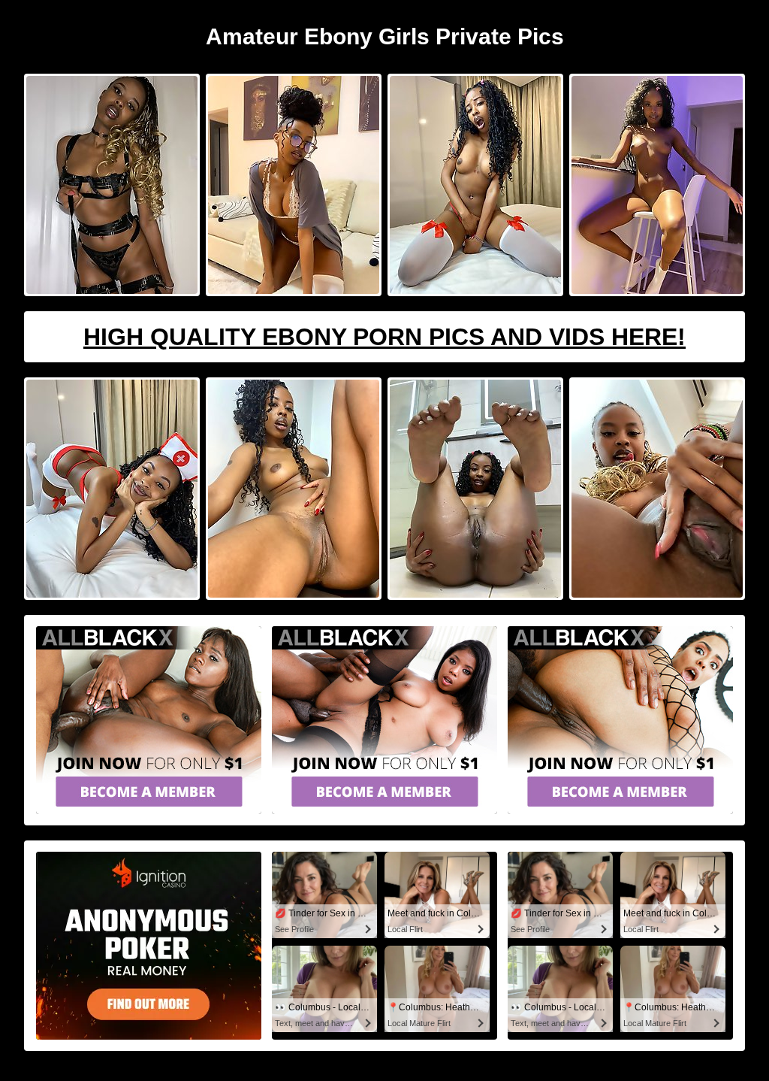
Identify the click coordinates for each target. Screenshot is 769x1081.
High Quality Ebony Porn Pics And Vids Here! (384, 336)
